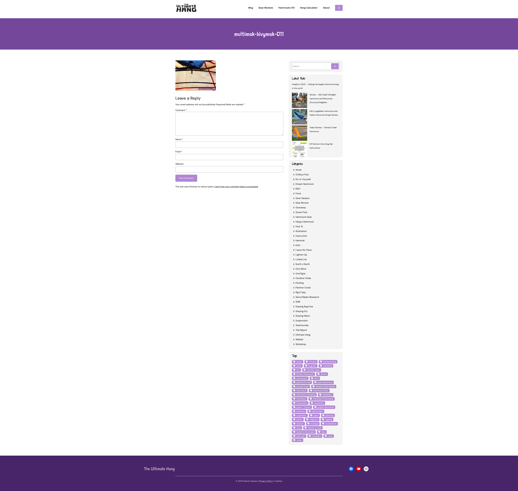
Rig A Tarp (301, 292)
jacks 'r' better (304, 407)
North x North (303, 264)
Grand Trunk (303, 386)
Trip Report (301, 330)
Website (179, 163)
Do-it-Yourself (303, 179)
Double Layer (313, 369)
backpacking (329, 361)
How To (299, 226)
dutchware (302, 378)
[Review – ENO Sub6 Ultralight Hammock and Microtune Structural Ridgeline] (299, 101)
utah (330, 436)
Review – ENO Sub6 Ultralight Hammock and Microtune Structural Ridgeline (323, 98)
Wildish (299, 339)
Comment (181, 110)
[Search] (335, 66)
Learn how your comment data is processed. (236, 186)
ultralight (316, 436)
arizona (312, 361)
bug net (312, 365)
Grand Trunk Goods (325, 386)
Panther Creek (303, 287)
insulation (319, 403)
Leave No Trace (304, 249)
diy (298, 369)
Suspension (302, 320)
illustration (302, 403)
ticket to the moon (305, 431)
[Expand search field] (339, 8)
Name (179, 139)
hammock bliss (320, 390)
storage (314, 423)
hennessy (301, 398)
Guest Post (301, 212)
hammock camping (306, 394)
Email (178, 151)
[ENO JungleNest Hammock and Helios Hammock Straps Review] (299, 117)
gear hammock (325, 382)
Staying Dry (302, 311)
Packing (300, 282)
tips (323, 431)
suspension (331, 423)
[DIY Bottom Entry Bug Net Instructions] (299, 150)
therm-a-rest (314, 427)
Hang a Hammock (305, 221)
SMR (298, 301)
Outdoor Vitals (303, 278)
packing (329, 415)
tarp (299, 427)
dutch (324, 374)
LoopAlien (301, 415)
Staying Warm (303, 315)
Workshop (301, 344)
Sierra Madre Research (307, 297)
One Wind (301, 268)
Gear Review (302, 202)
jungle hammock (326, 407)
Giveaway (301, 207)
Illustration (301, 231)
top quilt (301, 436)
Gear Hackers (302, 198)
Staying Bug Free (304, 306)
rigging (328, 419)
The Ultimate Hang (159, 468)
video (299, 440)
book (299, 365)
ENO (298, 188)
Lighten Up (301, 254)
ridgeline (313, 419)
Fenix (298, 193)
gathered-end (304, 382)
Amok (298, 169)
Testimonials (302, 325)
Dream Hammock (305, 183)
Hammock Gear (304, 216)
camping (327, 365)
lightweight (317, 411)
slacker (300, 423)
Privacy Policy (266, 481)
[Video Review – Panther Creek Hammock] (299, 133)
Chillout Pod (302, 174)
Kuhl (298, 245)
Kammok (300, 240)
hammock (301, 390)
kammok (301, 411)
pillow (299, 419)
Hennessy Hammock (323, 398)
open (315, 415)
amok (299, 361)
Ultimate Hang (303, 334)
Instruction (301, 235)
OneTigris (300, 273)
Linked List (301, 259)
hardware (327, 394)
